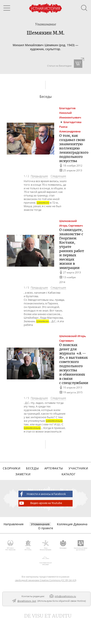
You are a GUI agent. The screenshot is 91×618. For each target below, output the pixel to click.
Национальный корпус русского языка (80, 549)
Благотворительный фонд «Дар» (46, 563)
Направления (13, 524)
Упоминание (45, 24)
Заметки (22, 474)
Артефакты (53, 468)
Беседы (32, 468)
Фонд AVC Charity (28, 549)
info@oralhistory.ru (65, 596)
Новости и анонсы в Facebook (46, 494)
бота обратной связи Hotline (68, 600)
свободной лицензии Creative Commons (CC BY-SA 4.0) (45, 580)
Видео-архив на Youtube (46, 503)
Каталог (69, 474)
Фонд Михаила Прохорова (45, 549)
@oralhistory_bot (26, 600)
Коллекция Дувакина (72, 524)
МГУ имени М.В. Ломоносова (10, 549)
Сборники (12, 468)
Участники (78, 468)
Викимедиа (63, 548)
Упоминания (40, 524)
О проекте (45, 528)
